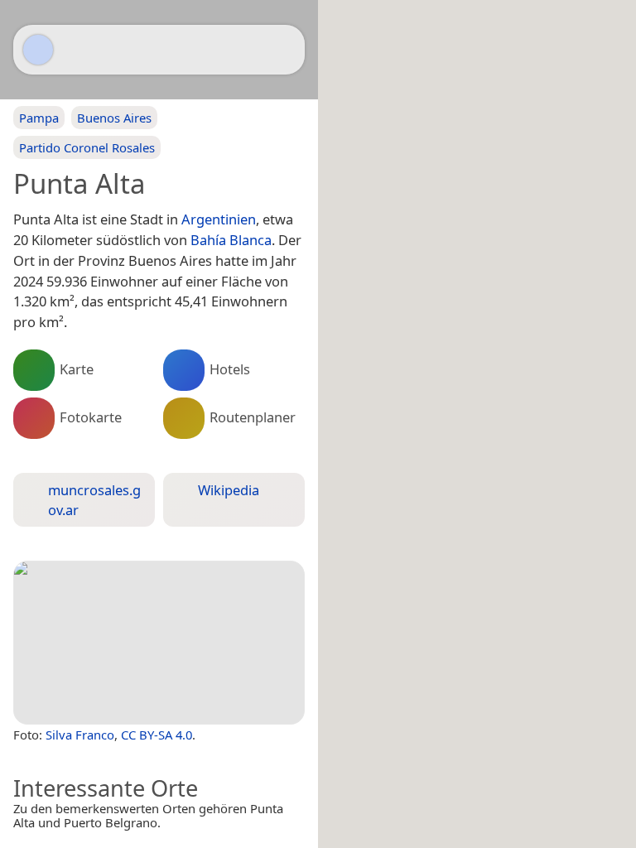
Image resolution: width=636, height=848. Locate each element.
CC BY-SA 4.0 (156, 734)
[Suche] (284, 50)
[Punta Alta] (159, 643)
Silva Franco (80, 734)
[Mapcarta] (38, 50)
